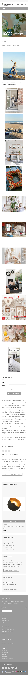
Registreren (16, 1)
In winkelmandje (14, 521)
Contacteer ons (5, 620)
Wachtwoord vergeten (7, 658)
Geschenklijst (5, 652)
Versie (3, 385)
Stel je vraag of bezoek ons (12, 474)
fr (24, 1)
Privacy (3, 622)
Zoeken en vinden (6, 639)
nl (22, 1)
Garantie (4, 635)
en (25, 1)
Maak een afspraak (11, 570)
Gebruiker (4, 648)
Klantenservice (5, 626)
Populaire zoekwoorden (8, 643)
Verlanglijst (4, 650)
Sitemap (4, 642)
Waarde (4, 389)
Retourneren (5, 633)
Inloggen (10, 1)
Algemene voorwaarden (8, 629)
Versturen (7, 611)
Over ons (4, 616)
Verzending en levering (7, 631)
